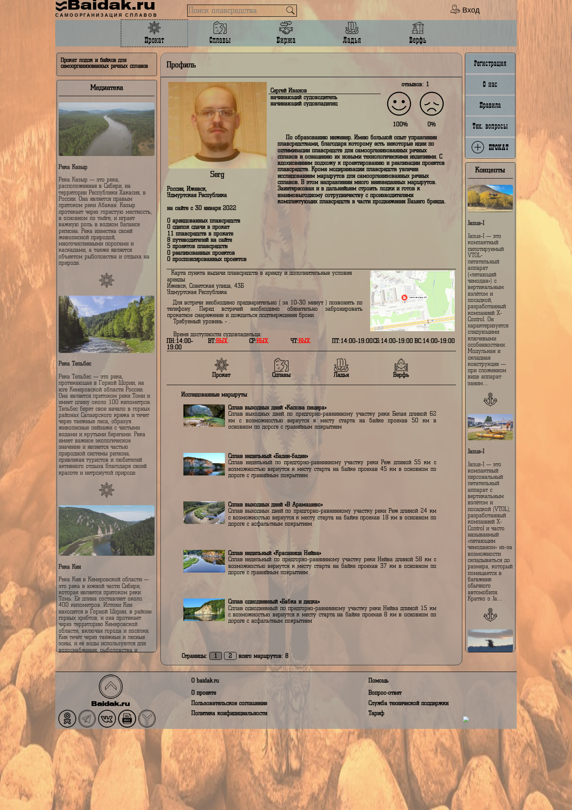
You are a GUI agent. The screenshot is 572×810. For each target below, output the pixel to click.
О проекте (203, 693)
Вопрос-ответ (385, 693)
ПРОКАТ (496, 147)
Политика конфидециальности (229, 713)
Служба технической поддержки (408, 703)
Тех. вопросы (490, 126)
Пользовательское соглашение (229, 703)
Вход (470, 9)
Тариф (376, 713)
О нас (490, 84)
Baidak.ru (110, 704)
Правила (490, 105)
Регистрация (490, 63)
